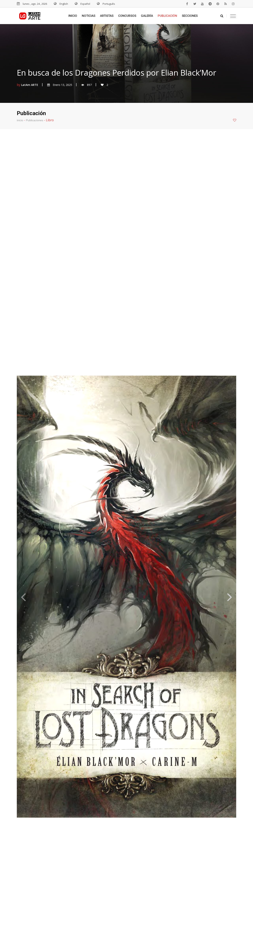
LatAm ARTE (29, 85)
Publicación (167, 16)
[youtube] (202, 4)
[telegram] (210, 4)
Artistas (106, 16)
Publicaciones (34, 120)
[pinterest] (218, 4)
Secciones (190, 16)
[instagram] (233, 4)
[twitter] (195, 4)
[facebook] (187, 4)
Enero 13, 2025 (62, 85)
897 (89, 85)
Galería (147, 16)
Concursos (127, 16)
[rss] (225, 4)
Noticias (88, 16)
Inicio (72, 16)
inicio (20, 120)
